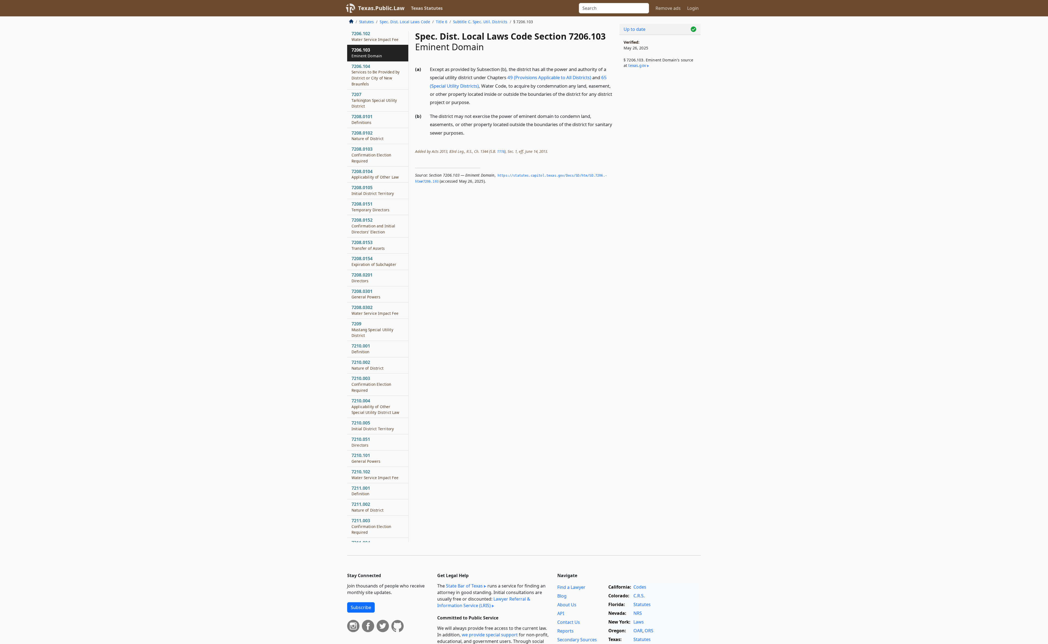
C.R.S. (639, 596)
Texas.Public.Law (381, 8)
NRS (637, 613)
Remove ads (668, 8)
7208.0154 (374, 261)
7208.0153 (368, 245)
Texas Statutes (427, 8)
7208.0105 (373, 190)
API (560, 613)
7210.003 (371, 384)
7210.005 (373, 425)
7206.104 (376, 75)
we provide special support (490, 635)
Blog (562, 596)
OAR (637, 631)
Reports (565, 631)
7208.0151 (370, 206)
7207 (374, 100)
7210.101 (366, 458)
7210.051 (361, 442)
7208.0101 (362, 119)
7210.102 (375, 474)
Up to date (634, 29)
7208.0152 (373, 226)
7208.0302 (375, 310)
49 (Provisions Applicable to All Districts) (549, 77)
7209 (372, 329)
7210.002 (367, 365)
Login (693, 8)
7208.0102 (367, 135)
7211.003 (371, 526)
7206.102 (375, 36)
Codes (639, 587)
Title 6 (441, 21)
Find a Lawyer (571, 587)
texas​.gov (637, 65)
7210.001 (361, 348)
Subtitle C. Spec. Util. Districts (480, 21)
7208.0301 (366, 294)
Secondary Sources (577, 640)
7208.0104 (375, 174)
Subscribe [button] (361, 607)
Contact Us (568, 622)
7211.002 (367, 507)
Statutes (366, 21)
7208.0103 (371, 155)
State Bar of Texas (464, 586)
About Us (566, 605)
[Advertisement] (660, 163)
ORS (649, 631)
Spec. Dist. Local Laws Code (405, 21)
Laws (638, 622)
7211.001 (361, 491)
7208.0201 (362, 277)
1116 (501, 151)
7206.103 (367, 52)
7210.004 (375, 406)
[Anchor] (473, 102)
